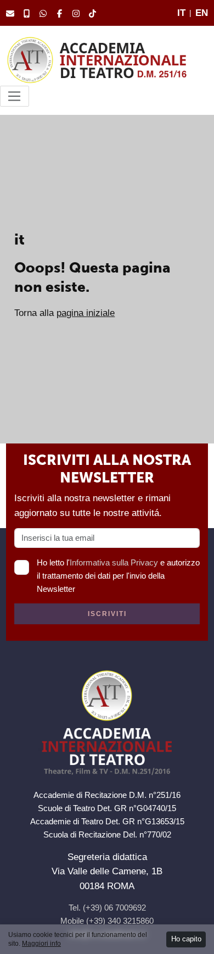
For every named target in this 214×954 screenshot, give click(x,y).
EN (201, 13)
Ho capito (186, 939)
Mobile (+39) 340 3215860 (107, 920)
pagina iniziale (86, 313)
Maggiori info (41, 943)
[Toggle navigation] (14, 96)
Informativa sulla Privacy (114, 562)
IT (181, 13)
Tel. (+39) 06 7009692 (107, 907)
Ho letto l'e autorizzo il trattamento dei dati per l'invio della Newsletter (118, 576)
